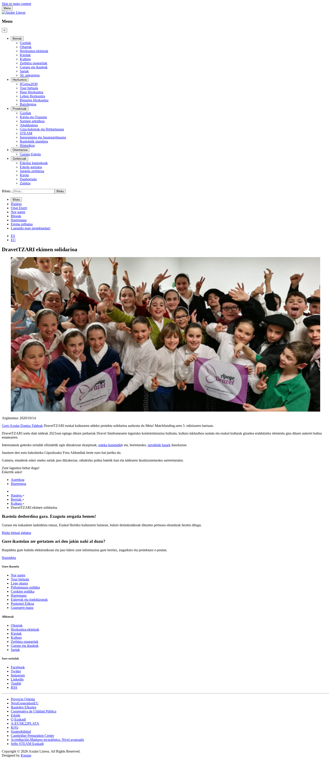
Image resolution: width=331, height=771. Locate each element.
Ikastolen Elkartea (23, 707)
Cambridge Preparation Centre (32, 735)
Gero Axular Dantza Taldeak (22, 426)
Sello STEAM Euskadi (27, 744)
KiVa (14, 727)
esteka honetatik (109, 445)
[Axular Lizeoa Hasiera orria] (13, 12)
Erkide (15, 715)
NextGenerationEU (25, 703)
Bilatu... (7, 191)
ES (13, 236)
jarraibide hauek (159, 445)
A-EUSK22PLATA (25, 723)
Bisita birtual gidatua (16, 533)
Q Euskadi (18, 719)
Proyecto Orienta (23, 699)
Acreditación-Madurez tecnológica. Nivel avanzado (47, 740)
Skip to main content (16, 4)
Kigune (26, 755)
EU (13, 240)
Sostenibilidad (21, 731)
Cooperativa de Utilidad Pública (33, 711)
